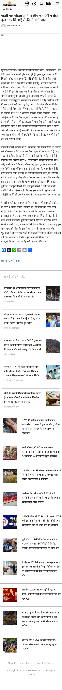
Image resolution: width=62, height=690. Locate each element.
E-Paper (37, 663)
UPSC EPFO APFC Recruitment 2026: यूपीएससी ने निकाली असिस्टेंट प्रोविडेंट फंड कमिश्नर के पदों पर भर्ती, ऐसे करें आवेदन (41, 521)
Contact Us (49, 663)
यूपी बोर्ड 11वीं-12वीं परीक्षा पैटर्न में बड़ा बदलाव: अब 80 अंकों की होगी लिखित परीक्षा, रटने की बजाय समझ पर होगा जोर (40, 544)
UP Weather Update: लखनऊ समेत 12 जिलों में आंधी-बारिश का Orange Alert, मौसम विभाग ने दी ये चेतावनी (41, 475)
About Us (12, 663)
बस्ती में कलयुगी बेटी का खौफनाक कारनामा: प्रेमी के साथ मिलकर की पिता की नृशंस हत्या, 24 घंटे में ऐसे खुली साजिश (41, 452)
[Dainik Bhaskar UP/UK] (9, 3)
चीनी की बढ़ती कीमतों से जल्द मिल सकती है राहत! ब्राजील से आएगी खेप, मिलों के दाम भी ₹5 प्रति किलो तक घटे (22, 398)
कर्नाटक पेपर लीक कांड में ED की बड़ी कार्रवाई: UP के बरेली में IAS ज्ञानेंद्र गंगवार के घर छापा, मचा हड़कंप (41, 498)
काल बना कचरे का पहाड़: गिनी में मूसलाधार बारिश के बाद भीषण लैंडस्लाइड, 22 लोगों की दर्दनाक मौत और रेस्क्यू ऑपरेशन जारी (23, 345)
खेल (7, 261)
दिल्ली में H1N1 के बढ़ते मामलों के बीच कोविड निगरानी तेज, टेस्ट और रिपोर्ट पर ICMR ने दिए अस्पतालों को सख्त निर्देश (22, 371)
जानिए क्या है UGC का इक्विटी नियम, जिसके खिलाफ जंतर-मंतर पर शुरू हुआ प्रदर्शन (39, 644)
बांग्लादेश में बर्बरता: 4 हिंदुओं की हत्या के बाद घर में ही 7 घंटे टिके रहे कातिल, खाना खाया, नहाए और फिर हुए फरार (22, 319)
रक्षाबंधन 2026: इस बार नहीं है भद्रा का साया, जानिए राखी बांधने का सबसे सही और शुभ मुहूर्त (41, 594)
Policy (29, 663)
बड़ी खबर (15, 261)
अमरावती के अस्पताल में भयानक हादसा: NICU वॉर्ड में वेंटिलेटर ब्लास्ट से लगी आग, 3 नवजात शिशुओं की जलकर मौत (23, 292)
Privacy (22, 663)
